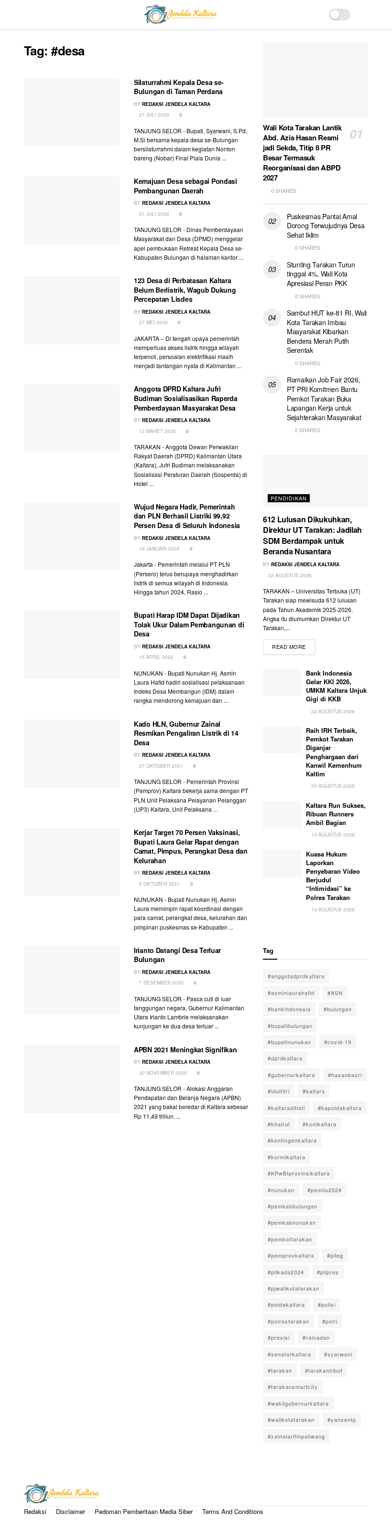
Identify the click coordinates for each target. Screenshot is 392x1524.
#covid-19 (337, 1042)
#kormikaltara (286, 1157)
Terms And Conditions (232, 1511)
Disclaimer (70, 1511)
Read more (293, 644)
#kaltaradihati (286, 1107)
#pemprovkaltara (291, 1255)
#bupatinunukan (289, 1042)
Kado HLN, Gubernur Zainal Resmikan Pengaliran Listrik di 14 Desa (186, 733)
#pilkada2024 (286, 1272)
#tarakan (280, 1370)
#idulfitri (279, 1091)
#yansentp (341, 1419)
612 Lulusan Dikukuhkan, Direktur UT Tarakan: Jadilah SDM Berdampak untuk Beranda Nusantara (312, 535)
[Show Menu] (28, 14)
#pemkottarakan (290, 1239)
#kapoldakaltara (340, 1107)
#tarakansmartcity (293, 1386)
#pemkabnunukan (292, 1222)
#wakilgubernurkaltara (298, 1403)
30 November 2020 (162, 1072)
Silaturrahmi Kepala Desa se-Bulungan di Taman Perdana (179, 86)
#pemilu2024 (324, 1190)
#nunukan (281, 1190)
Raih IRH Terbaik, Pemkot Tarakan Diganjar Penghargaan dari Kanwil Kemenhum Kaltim (334, 752)
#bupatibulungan (290, 1025)
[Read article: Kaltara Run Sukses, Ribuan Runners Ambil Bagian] (282, 814)
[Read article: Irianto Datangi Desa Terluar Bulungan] (72, 980)
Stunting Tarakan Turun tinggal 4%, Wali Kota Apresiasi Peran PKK (321, 274)
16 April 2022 (156, 657)
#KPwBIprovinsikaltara (299, 1173)
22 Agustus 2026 (289, 575)
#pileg (335, 1255)
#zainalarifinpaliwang (296, 1436)
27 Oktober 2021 (160, 765)
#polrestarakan (288, 1321)
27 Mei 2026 (153, 322)
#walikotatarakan (291, 1419)
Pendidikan (289, 498)
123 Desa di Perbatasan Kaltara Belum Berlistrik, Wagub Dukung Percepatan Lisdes (185, 289)
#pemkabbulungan (292, 1206)
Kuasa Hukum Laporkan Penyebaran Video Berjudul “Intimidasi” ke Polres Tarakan (333, 875)
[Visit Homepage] (180, 14)
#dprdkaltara (285, 1058)
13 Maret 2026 (157, 431)
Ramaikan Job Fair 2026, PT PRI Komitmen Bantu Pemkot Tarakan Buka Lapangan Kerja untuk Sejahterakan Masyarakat (324, 398)
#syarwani (338, 1354)
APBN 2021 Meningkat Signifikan (185, 1049)
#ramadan (316, 1337)
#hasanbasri (345, 1075)
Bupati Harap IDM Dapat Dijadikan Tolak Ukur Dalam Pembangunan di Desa (189, 624)
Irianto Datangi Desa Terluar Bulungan (177, 954)
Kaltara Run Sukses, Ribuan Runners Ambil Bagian (336, 814)
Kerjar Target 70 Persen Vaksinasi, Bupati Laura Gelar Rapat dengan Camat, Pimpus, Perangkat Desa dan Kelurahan (191, 846)
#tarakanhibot (324, 1370)
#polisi (327, 1304)
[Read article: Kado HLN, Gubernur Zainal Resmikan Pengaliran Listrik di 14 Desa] (72, 754)
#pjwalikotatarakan (293, 1288)
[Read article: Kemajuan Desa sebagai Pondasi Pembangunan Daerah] (72, 211)
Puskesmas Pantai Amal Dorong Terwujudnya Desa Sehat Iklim (326, 226)
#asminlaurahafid (291, 992)
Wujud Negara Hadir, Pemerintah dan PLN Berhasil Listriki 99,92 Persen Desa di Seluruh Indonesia (187, 516)
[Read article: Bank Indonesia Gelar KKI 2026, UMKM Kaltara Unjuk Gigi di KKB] (282, 682)
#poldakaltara (286, 1304)
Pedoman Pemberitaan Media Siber (144, 1511)
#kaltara (314, 1091)
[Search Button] (364, 14)
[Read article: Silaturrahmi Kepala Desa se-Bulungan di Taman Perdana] (72, 112)
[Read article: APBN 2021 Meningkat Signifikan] (72, 1079)
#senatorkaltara (289, 1354)
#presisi (279, 1337)
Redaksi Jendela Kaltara (176, 104)
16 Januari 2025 (159, 548)
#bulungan (338, 1009)
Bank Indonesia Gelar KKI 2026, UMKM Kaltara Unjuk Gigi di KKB (336, 686)
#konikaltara (320, 1124)
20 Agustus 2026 (332, 786)
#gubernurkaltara (291, 1075)
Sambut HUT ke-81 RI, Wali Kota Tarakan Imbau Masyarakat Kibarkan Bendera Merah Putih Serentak (327, 331)
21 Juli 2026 (153, 114)
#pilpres (328, 1272)
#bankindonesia (289, 1009)
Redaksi (35, 1511)
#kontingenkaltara (292, 1140)
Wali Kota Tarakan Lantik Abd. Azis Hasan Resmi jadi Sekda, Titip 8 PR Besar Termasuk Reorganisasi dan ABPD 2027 (302, 152)
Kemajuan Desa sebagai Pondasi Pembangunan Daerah (185, 185)
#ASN (335, 992)
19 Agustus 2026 (332, 834)
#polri (330, 1321)
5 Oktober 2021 (159, 883)
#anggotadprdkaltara (296, 976)
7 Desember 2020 (161, 982)
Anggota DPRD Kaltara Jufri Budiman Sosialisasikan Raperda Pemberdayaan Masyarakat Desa (186, 398)
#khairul (279, 1124)
